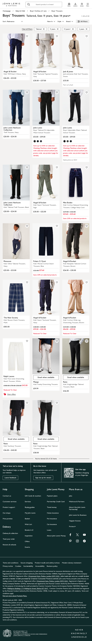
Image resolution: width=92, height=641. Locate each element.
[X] (77, 535)
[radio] (34, 141)
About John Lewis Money (56, 536)
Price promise (7, 519)
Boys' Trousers (56, 11)
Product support (9, 507)
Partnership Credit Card (56, 501)
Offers (27, 541)
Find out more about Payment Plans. (15, 596)
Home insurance (53, 513)
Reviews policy (52, 566)
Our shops (6, 513)
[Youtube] (84, 535)
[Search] (28, 4)
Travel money (52, 507)
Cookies (18, 566)
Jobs (70, 496)
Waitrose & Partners (76, 501)
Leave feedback (10, 478)
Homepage (7, 11)
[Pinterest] (70, 542)
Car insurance (52, 524)
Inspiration (29, 536)
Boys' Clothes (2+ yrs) (38, 11)
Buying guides (30, 507)
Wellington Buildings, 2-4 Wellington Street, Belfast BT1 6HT (28, 588)
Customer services (9, 501)
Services (28, 501)
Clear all (27, 29)
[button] (87, 4)
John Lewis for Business (78, 515)
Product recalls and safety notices (47, 563)
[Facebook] (70, 535)
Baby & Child (20, 11)
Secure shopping (27, 563)
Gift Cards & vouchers (33, 496)
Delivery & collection (10, 533)
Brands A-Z (29, 530)
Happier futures (75, 521)
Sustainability (28, 566)
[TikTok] (84, 542)
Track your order (9, 539)
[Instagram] (77, 542)
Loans (49, 530)
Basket (27, 519)
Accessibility (39, 566)
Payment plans (52, 496)
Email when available (43, 378)
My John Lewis (30, 513)
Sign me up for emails (43, 478)
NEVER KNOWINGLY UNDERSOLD (79, 633)
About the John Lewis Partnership (77, 508)
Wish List (28, 524)
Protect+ (72, 526)
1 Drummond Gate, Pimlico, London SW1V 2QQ (44, 576)
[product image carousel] (16, 51)
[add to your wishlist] (27, 36)
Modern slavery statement (71, 563)
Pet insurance (52, 519)
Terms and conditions (10, 563)
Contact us (7, 496)
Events (27, 547)
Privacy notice (8, 566)
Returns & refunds (9, 545)
